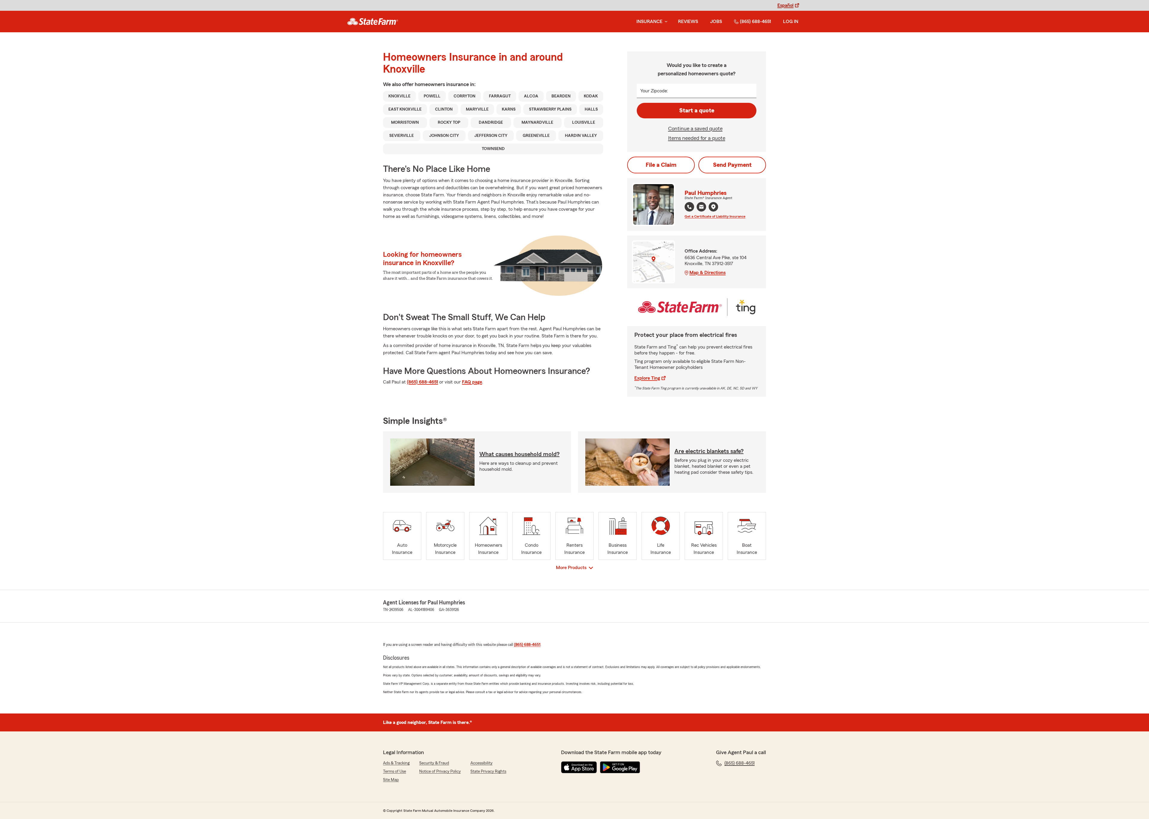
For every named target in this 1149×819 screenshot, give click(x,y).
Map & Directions (707, 272)
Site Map (391, 780)
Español (785, 5)
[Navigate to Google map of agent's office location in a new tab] (713, 207)
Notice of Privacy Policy (440, 771)
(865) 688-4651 (755, 21)
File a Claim (661, 165)
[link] (373, 21)
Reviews (688, 21)
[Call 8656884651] (689, 207)
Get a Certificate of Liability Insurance (715, 216)
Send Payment (732, 165)
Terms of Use (394, 771)
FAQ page (472, 382)
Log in (790, 21)
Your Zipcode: (654, 90)
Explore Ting (647, 378)
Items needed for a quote (696, 138)
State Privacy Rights (488, 771)
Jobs (716, 21)
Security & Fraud (434, 763)
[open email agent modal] (701, 207)
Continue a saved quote (695, 128)
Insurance (649, 21)
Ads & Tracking (396, 763)
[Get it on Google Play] (620, 767)
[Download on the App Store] (579, 767)
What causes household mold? (519, 454)
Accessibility (481, 763)
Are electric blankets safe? (709, 451)
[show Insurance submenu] (664, 21)
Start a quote (696, 111)
